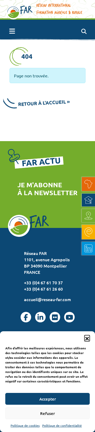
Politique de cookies (25, 425)
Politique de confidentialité (62, 425)
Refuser (47, 413)
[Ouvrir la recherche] (84, 31)
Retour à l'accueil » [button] (44, 102)
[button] (87, 337)
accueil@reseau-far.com (47, 299)
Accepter (47, 399)
